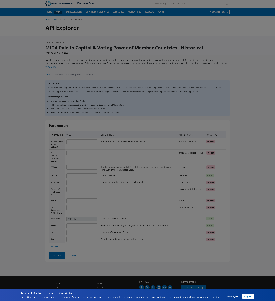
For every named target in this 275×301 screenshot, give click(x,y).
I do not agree (231, 296)
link (217, 297)
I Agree (247, 296)
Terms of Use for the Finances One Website (85, 297)
